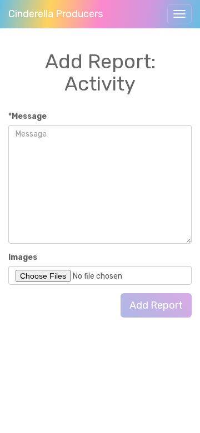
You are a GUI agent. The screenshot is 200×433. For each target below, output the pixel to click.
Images (22, 257)
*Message (27, 116)
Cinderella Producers (55, 14)
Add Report (156, 305)
